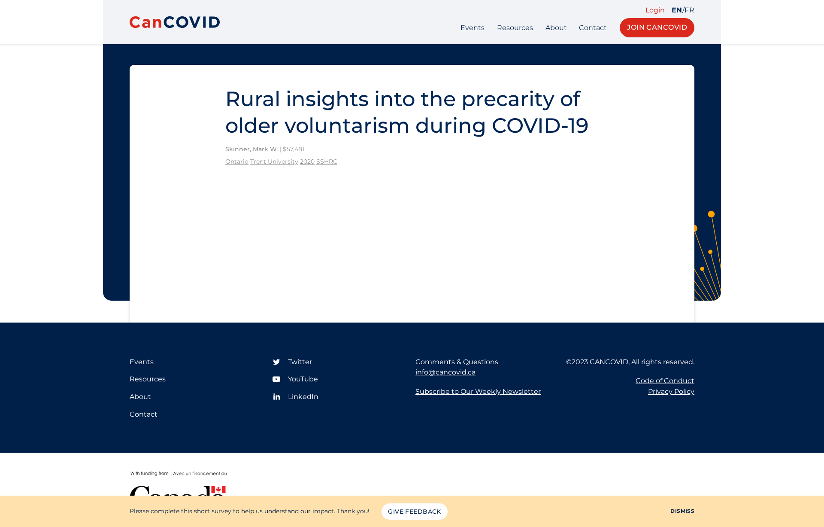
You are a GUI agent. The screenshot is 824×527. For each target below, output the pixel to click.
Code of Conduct (665, 381)
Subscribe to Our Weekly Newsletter (478, 391)
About (556, 28)
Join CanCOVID (657, 27)
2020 (307, 161)
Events (472, 28)
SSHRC (326, 161)
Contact (593, 28)
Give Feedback (414, 511)
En (677, 10)
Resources (515, 28)
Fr (689, 10)
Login (655, 10)
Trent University (274, 161)
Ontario (236, 161)
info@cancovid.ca (445, 372)
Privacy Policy (671, 391)
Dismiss (682, 511)
